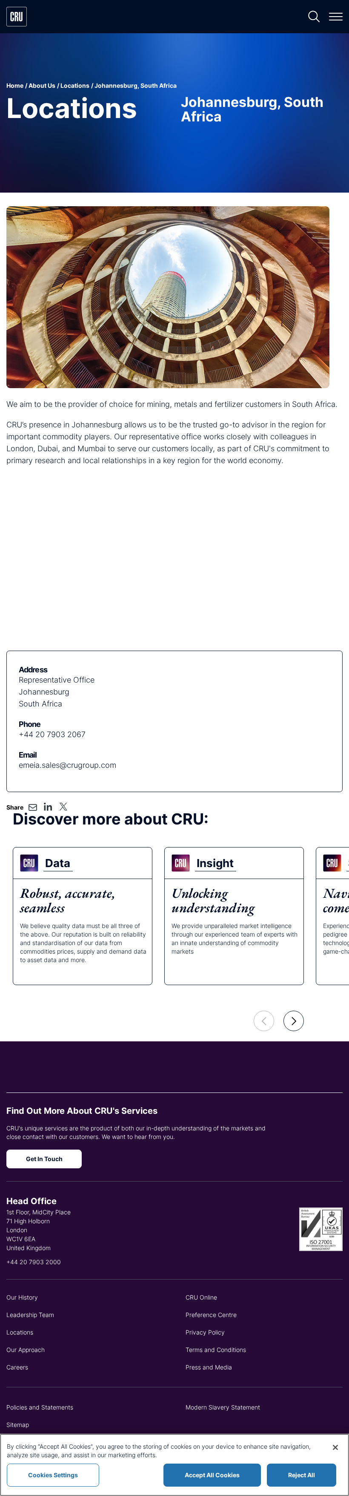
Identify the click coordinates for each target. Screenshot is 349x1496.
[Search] (314, 17)
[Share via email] (33, 807)
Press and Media (209, 1367)
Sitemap (17, 1424)
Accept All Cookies (212, 1475)
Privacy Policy (205, 1332)
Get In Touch (44, 1158)
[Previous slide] (264, 1021)
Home (14, 85)
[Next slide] (293, 1021)
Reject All (301, 1475)
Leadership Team (30, 1314)
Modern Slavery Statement (223, 1407)
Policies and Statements (39, 1407)
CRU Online (201, 1297)
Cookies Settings (53, 1475)
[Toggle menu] (336, 16)
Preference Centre (211, 1314)
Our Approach (25, 1349)
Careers (17, 1367)
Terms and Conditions (216, 1349)
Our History (22, 1297)
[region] (174, 1465)
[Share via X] (63, 806)
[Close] (335, 1447)
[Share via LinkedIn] (48, 806)
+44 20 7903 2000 (33, 1261)
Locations (74, 85)
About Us (42, 85)
